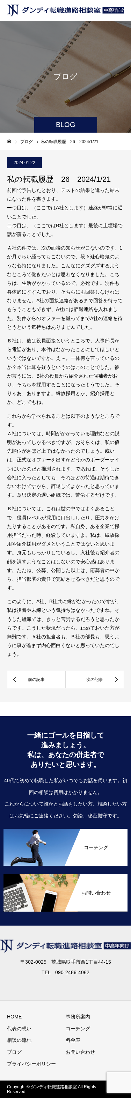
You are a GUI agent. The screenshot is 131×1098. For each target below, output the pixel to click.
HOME (14, 1016)
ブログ (14, 1052)
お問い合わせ (80, 1052)
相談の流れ (19, 1040)
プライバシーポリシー (31, 1064)
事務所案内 (78, 1016)
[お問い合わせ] (65, 909)
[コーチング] (65, 863)
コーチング (78, 1028)
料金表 (73, 1040)
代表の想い (19, 1028)
